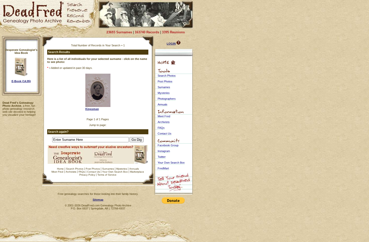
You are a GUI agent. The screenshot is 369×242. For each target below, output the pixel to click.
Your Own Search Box (115, 171)
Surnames (108, 168)
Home (60, 168)
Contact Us (93, 171)
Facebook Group (168, 145)
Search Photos (74, 168)
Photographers (167, 98)
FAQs (82, 171)
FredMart (163, 168)
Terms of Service (106, 174)
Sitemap (98, 199)
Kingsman (92, 108)
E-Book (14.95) (21, 81)
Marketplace (137, 171)
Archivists (71, 171)
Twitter (162, 156)
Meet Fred (57, 171)
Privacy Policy (87, 174)
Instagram (164, 151)
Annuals (134, 168)
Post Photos (93, 168)
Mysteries (121, 168)
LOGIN (171, 43)
